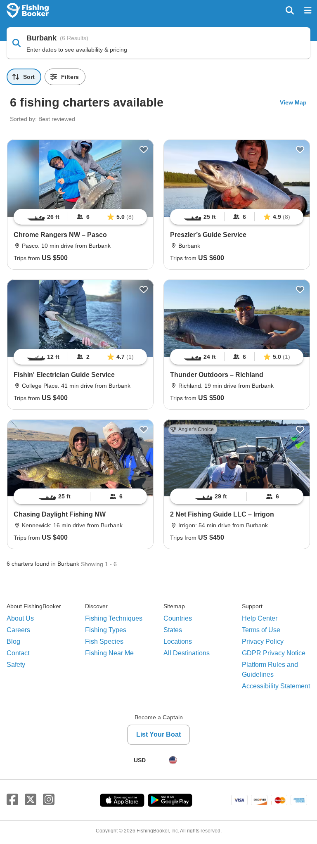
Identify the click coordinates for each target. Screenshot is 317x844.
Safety (16, 664)
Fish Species (104, 641)
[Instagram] (48, 799)
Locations (177, 641)
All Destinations (186, 653)
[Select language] (173, 760)
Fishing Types (105, 629)
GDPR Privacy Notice (273, 653)
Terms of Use (261, 629)
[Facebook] (12, 799)
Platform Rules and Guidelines (270, 669)
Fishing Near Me (109, 653)
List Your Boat (158, 734)
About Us (20, 618)
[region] (80, 217)
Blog (13, 641)
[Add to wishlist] (143, 149)
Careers (18, 629)
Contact (18, 653)
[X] (30, 799)
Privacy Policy (263, 641)
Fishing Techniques (113, 618)
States (172, 629)
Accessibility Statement (276, 686)
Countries (177, 618)
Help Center (259, 618)
